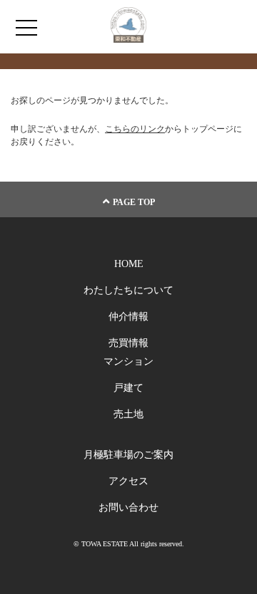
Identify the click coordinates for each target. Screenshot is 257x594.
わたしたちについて (128, 290)
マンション (128, 361)
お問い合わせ (128, 507)
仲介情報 (128, 316)
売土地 (128, 414)
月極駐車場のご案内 (128, 454)
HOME (128, 264)
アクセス (128, 481)
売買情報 (128, 343)
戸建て (128, 387)
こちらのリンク (135, 129)
